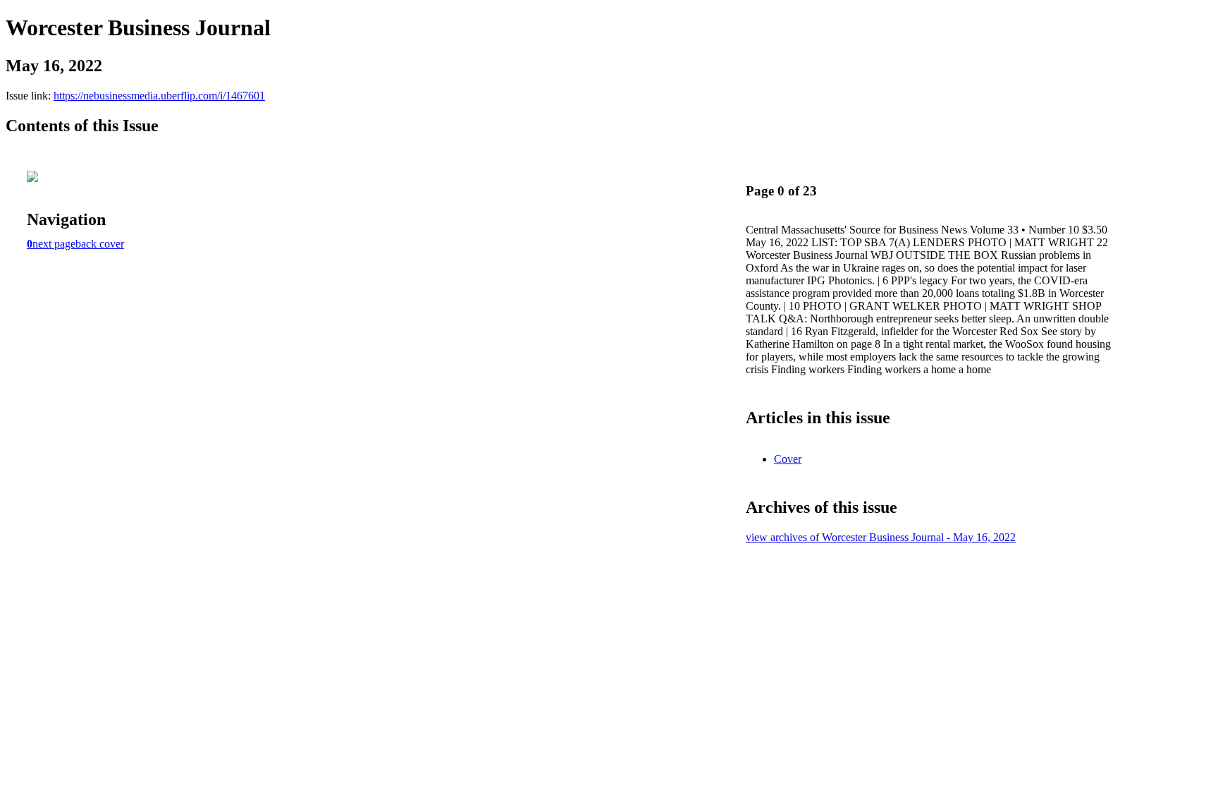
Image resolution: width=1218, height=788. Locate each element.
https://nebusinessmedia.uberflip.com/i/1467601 (159, 96)
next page (53, 244)
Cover (787, 459)
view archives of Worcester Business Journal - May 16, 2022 (881, 537)
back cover (99, 244)
